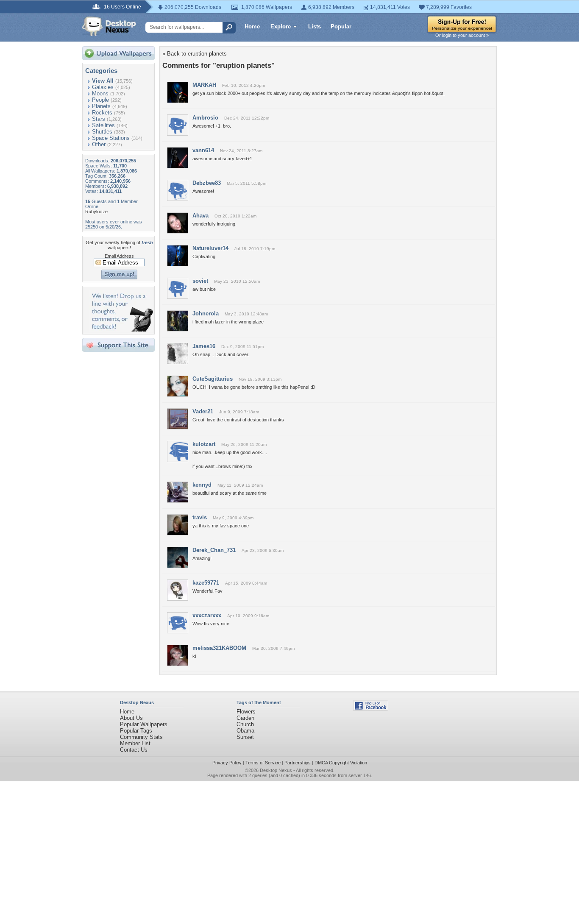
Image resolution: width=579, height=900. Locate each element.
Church (245, 724)
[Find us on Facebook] (371, 709)
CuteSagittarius (212, 379)
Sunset (245, 737)
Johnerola (205, 313)
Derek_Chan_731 (214, 550)
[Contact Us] (121, 329)
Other (99, 144)
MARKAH (204, 85)
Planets (101, 106)
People (100, 100)
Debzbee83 (206, 183)
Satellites (103, 125)
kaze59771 (205, 583)
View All (103, 81)
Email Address (119, 256)
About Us (131, 718)
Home (252, 26)
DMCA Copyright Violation (341, 762)
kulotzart (203, 444)
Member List (135, 743)
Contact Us (134, 750)
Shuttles (102, 131)
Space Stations (111, 138)
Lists (314, 26)
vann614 (203, 150)
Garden (245, 718)
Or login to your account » (462, 35)
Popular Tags (136, 730)
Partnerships (297, 762)
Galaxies (103, 87)
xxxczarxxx (206, 615)
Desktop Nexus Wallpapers (109, 26)
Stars (98, 119)
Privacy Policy (227, 762)
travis (199, 517)
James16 (203, 346)
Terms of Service (263, 762)
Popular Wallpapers (143, 724)
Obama (245, 730)
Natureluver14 (210, 248)
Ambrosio (205, 117)
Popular (341, 26)
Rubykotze (96, 211)
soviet (200, 281)
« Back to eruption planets (194, 53)
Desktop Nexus (276, 770)
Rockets (102, 112)
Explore (280, 26)
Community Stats (141, 737)
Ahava (200, 215)
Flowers (246, 711)
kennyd (202, 485)
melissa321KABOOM (219, 648)
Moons (100, 93)
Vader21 (202, 411)
